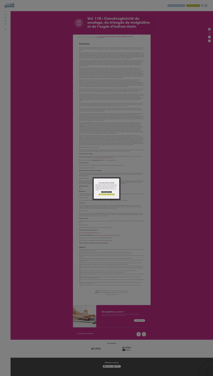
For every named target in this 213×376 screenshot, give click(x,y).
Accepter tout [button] (102, 194)
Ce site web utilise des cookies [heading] (106, 182)
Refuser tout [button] (110, 194)
